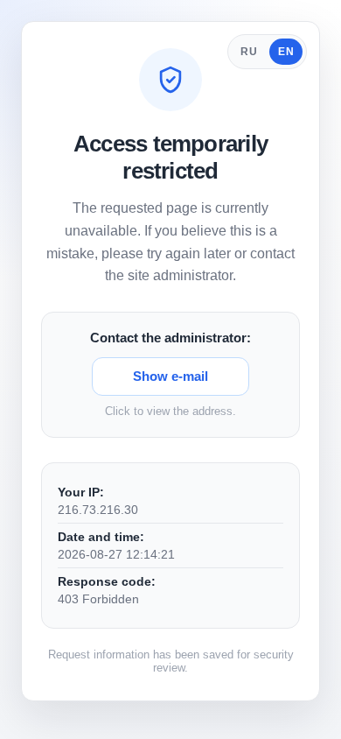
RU (248, 52)
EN (286, 52)
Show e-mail (170, 376)
